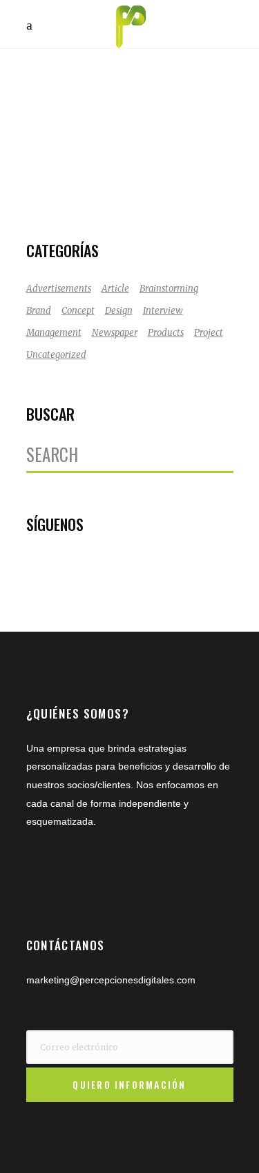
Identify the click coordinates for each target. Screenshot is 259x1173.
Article (115, 288)
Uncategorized (56, 355)
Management (53, 333)
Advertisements (58, 288)
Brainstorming (169, 288)
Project (208, 333)
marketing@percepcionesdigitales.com (110, 979)
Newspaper (114, 333)
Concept (78, 311)
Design (119, 311)
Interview (163, 311)
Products (166, 333)
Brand (38, 311)
